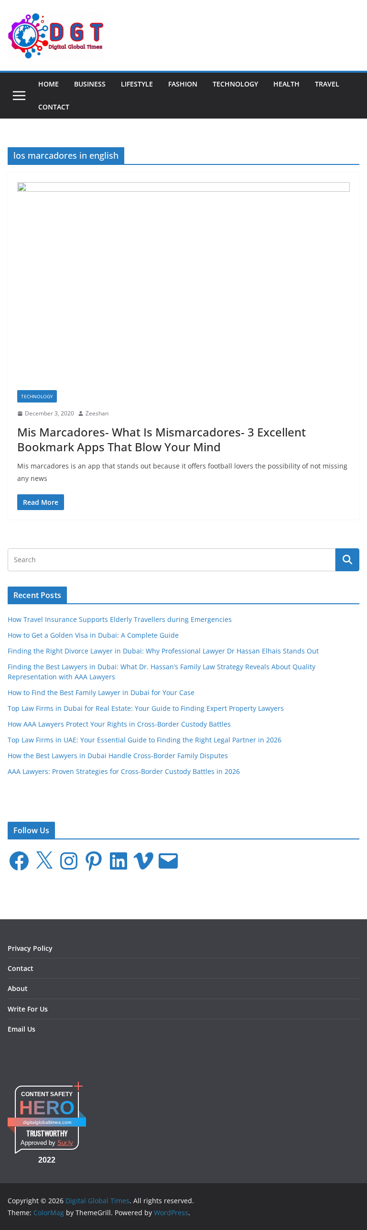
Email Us (21, 1029)
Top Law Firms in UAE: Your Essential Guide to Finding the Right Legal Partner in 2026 (144, 739)
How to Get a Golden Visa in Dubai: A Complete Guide (93, 635)
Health (286, 83)
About (18, 988)
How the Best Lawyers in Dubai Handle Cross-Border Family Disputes (118, 755)
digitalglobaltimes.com (47, 1122)
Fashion (182, 83)
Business (90, 83)
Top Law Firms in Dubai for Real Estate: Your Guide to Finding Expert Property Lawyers (146, 708)
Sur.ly (65, 1142)
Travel (327, 83)
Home (48, 83)
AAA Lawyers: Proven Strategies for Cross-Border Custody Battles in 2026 (124, 771)
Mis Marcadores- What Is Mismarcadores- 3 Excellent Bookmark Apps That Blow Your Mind (161, 439)
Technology (235, 83)
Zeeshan (97, 413)
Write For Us (28, 1008)
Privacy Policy (30, 948)
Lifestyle (137, 83)
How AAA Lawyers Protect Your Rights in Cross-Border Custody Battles (119, 724)
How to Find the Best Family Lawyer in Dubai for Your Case (101, 692)
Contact (53, 106)
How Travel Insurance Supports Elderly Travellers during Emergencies (120, 619)
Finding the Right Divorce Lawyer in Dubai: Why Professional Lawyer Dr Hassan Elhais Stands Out (163, 650)
